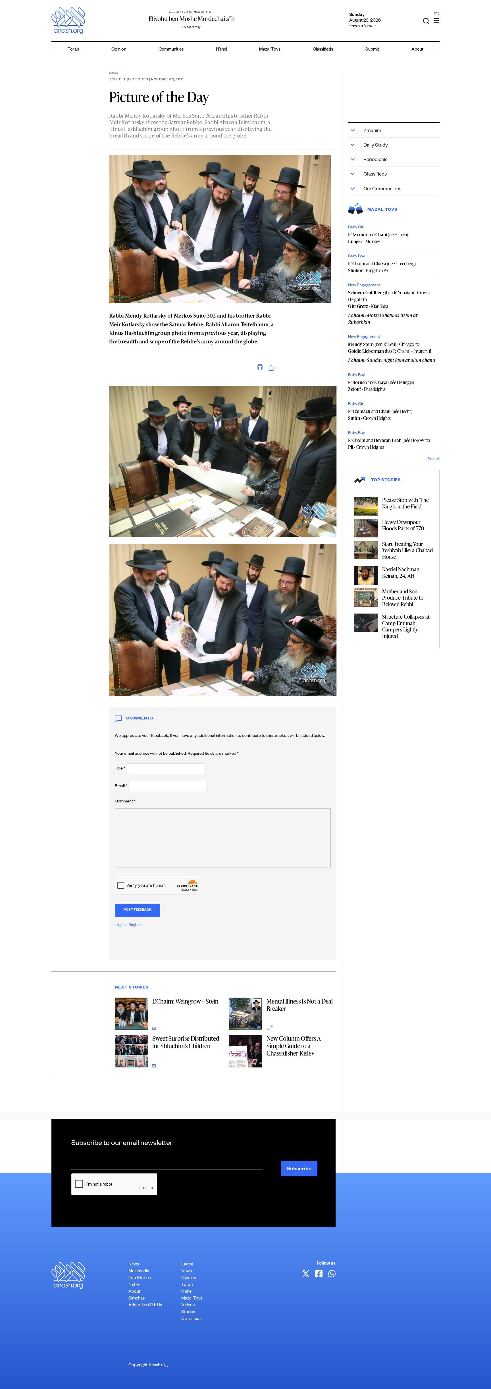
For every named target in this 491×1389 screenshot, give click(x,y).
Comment (125, 802)
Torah (73, 49)
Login (119, 925)
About (417, 49)
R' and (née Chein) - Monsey (378, 238)
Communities (171, 49)
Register (135, 925)
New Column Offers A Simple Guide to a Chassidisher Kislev (294, 1046)
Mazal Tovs (269, 49)
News (113, 74)
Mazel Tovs (192, 1298)
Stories (188, 1312)
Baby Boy (356, 257)
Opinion (118, 49)
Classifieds (323, 49)
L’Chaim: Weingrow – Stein (185, 1001)
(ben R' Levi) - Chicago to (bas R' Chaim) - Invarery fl (389, 347)
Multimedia (138, 1271)
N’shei (221, 49)
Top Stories (139, 1278)
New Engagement (364, 285)
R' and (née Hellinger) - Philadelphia (381, 385)
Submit (372, 49)
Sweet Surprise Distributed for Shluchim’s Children (185, 1042)
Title (120, 769)
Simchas (136, 1298)
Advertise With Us (145, 1305)
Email (121, 786)
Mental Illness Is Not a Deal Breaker (300, 1005)
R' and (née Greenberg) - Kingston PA (382, 267)
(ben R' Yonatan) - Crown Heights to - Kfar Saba (389, 299)
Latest (187, 1264)
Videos (188, 1305)
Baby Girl (356, 228)
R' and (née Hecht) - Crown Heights (380, 414)
